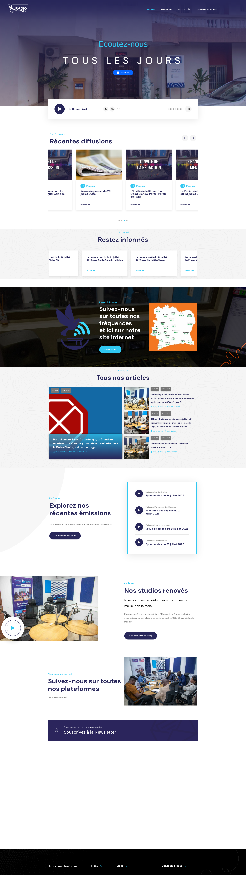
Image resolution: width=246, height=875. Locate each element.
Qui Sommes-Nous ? (207, 9)
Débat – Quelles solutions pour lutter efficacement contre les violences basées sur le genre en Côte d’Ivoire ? (172, 398)
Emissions (166, 9)
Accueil (151, 9)
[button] (119, 220)
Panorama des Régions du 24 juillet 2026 (163, 512)
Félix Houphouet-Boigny (65, 452)
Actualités (184, 9)
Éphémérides (161, 492)
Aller (58, 270)
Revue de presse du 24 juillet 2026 (167, 528)
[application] (147, 109)
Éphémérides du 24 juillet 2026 (165, 495)
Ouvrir (57, 204)
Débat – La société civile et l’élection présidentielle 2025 (169, 445)
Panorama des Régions (165, 507)
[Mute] (188, 109)
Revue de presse (162, 525)
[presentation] (185, 138)
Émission (65, 186)
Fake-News (66, 390)
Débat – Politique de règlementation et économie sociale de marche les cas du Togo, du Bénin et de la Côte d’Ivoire (171, 423)
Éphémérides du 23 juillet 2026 (165, 544)
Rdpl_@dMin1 (158, 407)
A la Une (55, 390)
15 (105, 109)
